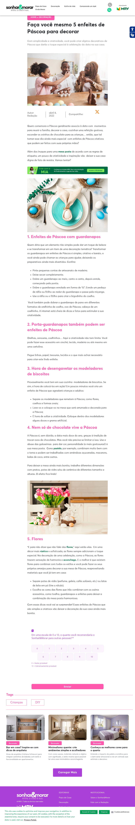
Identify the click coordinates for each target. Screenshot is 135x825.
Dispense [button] (104, 812)
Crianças (16, 702)
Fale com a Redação (100, 802)
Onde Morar (40, 9)
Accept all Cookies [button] (88, 812)
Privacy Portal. (30, 820)
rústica (44, 551)
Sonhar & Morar (19, 5)
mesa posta (64, 152)
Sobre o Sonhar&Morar (100, 798)
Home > (35, 17)
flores (70, 547)
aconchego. (70, 560)
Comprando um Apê (88, 6)
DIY (37, 702)
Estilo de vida (69, 6)
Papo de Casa (40, 6)
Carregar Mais (67, 772)
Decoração (55, 6)
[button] (120, 812)
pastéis (57, 448)
